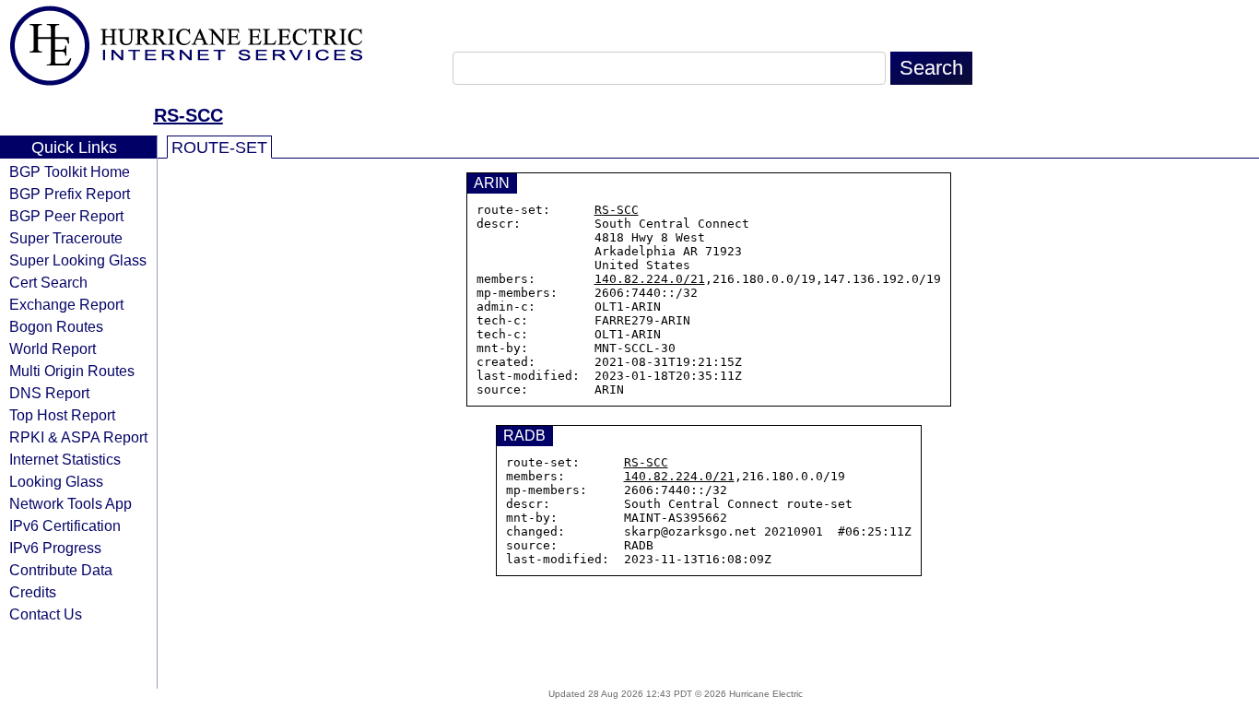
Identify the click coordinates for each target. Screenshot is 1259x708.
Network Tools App (70, 503)
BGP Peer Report (66, 215)
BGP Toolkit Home (69, 171)
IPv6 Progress (55, 547)
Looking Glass (56, 481)
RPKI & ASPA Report (78, 437)
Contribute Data (60, 569)
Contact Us (45, 614)
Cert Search (48, 282)
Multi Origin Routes (72, 370)
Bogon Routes (56, 326)
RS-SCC (188, 115)
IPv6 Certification (65, 525)
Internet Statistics (65, 459)
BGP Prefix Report (69, 193)
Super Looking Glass (78, 260)
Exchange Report (66, 304)
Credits (32, 592)
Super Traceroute (66, 238)
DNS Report (49, 392)
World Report (52, 348)
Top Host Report (62, 415)
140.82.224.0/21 (649, 279)
